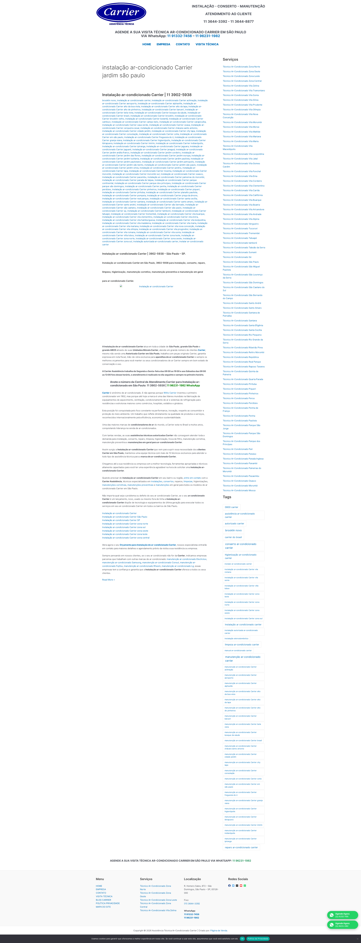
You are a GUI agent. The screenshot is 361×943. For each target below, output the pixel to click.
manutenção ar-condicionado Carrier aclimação (241, 668)
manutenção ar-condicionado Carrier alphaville (241, 684)
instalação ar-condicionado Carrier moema (150, 171)
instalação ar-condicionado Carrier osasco (182, 174)
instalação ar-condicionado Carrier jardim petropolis (168, 161)
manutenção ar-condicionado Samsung (121, 562)
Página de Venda (218, 930)
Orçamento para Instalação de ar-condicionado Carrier (148, 545)
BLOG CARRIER (103, 900)
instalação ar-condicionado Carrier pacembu (124, 177)
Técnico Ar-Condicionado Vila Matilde (241, 131)
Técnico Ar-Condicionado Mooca (239, 490)
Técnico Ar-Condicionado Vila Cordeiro (242, 181)
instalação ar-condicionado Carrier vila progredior (163, 229)
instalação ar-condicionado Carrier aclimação (174, 100)
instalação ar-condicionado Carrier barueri (163, 109)
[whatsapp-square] (245, 885)
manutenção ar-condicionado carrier (242, 658)
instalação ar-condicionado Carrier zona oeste (159, 238)
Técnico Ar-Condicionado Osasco (239, 480)
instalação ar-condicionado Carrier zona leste (157, 235)
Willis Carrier (170, 392)
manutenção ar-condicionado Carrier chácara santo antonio (241, 747)
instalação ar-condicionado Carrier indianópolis (179, 143)
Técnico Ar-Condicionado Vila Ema (240, 176)
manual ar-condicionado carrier (238, 650)
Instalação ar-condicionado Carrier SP (121, 520)
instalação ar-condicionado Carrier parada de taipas (128, 180)
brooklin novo (109, 100)
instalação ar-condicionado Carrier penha (145, 186)
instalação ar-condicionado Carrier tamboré (149, 210)
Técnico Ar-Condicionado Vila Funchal (242, 171)
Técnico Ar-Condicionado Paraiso (239, 454)
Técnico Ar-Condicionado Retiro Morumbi (243, 352)
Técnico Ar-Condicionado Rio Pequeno (242, 334)
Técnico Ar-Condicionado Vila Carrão (241, 190)
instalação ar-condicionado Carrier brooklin (152, 115)
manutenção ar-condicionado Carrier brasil (243, 740)
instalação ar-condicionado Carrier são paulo (159, 207)
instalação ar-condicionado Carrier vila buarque (180, 214)
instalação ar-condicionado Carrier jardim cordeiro (155, 152)
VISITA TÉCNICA (104, 896)
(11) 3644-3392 (192, 903)
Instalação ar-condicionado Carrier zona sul (124, 527)
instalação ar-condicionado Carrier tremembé (133, 214)
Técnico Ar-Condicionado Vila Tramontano (244, 90)
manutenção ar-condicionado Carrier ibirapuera (241, 818)
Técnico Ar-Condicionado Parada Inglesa (243, 458)
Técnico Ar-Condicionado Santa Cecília (242, 330)
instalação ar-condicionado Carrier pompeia (124, 195)
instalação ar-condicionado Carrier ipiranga (123, 146)
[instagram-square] (237, 885)
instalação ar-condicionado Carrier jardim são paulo (170, 164)
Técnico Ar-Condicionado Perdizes (240, 403)
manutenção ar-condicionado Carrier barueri (241, 717)
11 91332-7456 (179, 36)
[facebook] (229, 885)
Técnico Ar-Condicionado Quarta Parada (243, 379)
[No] (357, 938)
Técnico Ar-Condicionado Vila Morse (241, 127)
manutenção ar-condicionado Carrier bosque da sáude (241, 733)
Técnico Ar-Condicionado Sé (237, 257)
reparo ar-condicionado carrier (241, 847)
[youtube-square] (241, 885)
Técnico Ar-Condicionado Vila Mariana (242, 136)
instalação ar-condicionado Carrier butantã (146, 118)
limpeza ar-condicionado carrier (242, 644)
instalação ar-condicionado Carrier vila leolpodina (180, 220)
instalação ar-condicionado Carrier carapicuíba (182, 121)
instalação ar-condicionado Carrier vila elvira (175, 217)
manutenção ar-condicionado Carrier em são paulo (242, 785)
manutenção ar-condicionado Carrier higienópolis (241, 810)
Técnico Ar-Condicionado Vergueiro (241, 223)
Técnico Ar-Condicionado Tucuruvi (240, 228)
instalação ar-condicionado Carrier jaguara (167, 146)
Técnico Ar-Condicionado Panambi (240, 463)
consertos (168, 481)
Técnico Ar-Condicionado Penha (239, 415)
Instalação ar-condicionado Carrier (119, 513)
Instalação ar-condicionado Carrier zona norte (125, 523)
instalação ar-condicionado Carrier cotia (159, 134)
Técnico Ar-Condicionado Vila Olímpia (241, 109)
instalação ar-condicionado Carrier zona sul (243, 618)
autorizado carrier (234, 523)
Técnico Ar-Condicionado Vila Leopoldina (243, 154)
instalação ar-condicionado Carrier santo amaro (169, 201)
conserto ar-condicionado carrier (240, 546)
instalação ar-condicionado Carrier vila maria (174, 223)
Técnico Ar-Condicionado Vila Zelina (241, 85)
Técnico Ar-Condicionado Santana (240, 320)
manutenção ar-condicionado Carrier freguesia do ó (241, 793)
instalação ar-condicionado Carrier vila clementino (127, 217)
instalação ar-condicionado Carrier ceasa (169, 125)
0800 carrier (231, 507)
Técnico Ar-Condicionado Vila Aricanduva (243, 209)
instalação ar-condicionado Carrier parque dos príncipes (143, 183)
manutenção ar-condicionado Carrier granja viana (244, 801)
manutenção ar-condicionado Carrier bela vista (243, 725)
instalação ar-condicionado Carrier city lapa (173, 131)
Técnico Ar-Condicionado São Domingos (243, 282)
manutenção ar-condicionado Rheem (142, 566)
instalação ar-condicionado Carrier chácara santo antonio (168, 128)
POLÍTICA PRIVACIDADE (108, 903)
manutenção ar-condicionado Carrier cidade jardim (241, 755)
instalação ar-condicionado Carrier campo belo (135, 121)
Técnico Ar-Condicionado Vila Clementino (244, 185)
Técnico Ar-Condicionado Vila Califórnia (243, 195)
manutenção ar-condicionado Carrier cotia (243, 779)
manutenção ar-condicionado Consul (160, 562)
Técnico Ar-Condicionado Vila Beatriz (241, 204)
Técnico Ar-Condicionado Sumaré (240, 252)
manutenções (162, 485)
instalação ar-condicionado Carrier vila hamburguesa (128, 220)
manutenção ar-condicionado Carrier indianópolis (241, 831)
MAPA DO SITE (103, 906)
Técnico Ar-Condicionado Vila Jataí (240, 158)
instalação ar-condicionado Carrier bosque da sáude (160, 112)
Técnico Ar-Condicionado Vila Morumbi (242, 122)
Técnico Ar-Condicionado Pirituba (240, 384)
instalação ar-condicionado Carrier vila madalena (126, 223)
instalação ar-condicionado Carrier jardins (160, 167)
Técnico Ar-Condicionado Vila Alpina (241, 219)
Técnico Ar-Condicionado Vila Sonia (241, 95)
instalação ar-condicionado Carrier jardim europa (166, 155)
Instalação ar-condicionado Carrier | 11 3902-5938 (147, 95)
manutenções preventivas (140, 485)
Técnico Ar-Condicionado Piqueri (239, 388)
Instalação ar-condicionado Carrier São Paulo (124, 516)
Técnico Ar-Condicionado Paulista (240, 420)
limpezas (188, 481)
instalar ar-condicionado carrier (238, 564)
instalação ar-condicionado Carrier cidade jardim (126, 131)
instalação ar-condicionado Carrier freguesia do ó (149, 137)
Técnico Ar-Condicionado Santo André (242, 303)
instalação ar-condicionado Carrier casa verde (125, 125)
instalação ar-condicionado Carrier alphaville (160, 103)
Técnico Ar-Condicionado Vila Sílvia (240, 100)
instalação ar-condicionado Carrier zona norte (242, 603)
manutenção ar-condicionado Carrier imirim (243, 825)
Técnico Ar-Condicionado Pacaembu (241, 476)
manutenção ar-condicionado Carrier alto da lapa (242, 700)
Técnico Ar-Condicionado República (241, 357)
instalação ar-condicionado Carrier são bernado (160, 204)
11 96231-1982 (207, 36)
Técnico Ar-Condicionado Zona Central (242, 81)
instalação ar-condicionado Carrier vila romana (241, 570)
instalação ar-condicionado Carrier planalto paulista (171, 192)
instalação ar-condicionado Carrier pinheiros (134, 189)
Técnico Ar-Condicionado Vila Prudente (242, 104)
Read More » (108, 580)
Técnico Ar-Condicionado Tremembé (241, 233)
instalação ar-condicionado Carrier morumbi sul (136, 174)
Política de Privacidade (258, 938)
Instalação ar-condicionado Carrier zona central (125, 537)
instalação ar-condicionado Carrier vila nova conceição (167, 226)
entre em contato (192, 478)
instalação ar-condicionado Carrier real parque (125, 198)
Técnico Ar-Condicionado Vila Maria (240, 141)
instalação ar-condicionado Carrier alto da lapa (164, 106)
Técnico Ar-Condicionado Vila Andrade (242, 214)
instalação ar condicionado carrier (134, 100)
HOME (99, 886)
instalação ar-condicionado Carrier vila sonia (158, 232)
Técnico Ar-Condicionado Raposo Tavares (244, 366)
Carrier (201, 350)
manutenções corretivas (114, 485)
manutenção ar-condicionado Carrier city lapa (242, 763)
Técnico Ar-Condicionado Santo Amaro (242, 308)
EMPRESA (101, 889)
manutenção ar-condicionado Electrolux (186, 559)
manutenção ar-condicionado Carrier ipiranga (241, 840)
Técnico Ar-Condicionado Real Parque (242, 361)
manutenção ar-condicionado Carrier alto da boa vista (242, 692)
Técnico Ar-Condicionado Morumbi (240, 485)
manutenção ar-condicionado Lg (178, 566)
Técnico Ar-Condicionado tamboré (240, 242)
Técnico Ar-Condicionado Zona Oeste (241, 71)
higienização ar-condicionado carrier (241, 556)
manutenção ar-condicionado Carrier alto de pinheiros (242, 709)
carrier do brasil (233, 537)
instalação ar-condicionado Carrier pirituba (123, 192)
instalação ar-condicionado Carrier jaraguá (153, 149)
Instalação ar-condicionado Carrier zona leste (125, 534)
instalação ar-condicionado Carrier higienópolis (146, 140)
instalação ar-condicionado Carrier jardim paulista (165, 158)
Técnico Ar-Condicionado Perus (239, 398)
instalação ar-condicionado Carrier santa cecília (173, 198)
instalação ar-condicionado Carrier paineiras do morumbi (176, 177)
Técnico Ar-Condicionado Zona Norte (241, 66)
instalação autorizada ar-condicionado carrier (155, 241)
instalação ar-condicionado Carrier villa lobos (241, 587)
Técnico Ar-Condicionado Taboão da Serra (244, 247)
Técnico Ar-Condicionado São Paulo (241, 262)
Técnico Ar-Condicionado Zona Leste (241, 76)
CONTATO (101, 893)
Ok (242, 938)
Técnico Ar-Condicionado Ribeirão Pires (243, 347)
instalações (156, 481)
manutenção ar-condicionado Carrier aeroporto (241, 676)
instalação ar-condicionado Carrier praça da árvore (172, 195)
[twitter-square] (233, 885)
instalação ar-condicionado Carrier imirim (134, 143)
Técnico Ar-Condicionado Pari (238, 449)
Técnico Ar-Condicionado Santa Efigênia (243, 325)
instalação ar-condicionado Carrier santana (123, 201)
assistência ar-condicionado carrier (240, 515)
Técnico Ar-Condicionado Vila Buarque (242, 200)
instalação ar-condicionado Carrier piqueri (179, 189)
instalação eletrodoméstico (236, 638)
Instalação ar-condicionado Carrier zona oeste (125, 530)
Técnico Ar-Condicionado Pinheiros (240, 393)
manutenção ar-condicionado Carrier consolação (241, 771)
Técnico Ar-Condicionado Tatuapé (240, 238)
